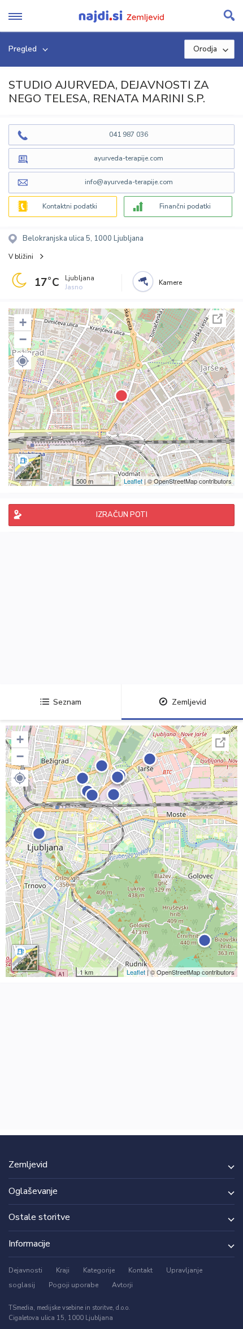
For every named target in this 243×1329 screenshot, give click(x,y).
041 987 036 (128, 134)
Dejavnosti (25, 1270)
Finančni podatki (185, 206)
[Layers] (27, 466)
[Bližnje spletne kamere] (143, 281)
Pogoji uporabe (73, 1284)
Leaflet (133, 480)
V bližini (20, 256)
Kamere (170, 282)
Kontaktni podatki (69, 206)
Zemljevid (189, 702)
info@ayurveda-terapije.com (129, 181)
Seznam (67, 702)
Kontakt (140, 1270)
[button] (22, 361)
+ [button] (23, 322)
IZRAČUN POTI (121, 515)
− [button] (23, 339)
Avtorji (122, 1284)
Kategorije (99, 1270)
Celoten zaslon (217, 318)
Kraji (63, 1270)
